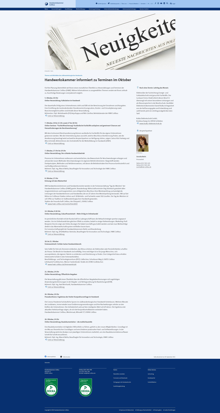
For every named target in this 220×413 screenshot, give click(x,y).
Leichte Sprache (102, 3)
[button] (46, 357)
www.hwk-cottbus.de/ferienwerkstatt (61, 264)
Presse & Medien (133, 3)
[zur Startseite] (54, 4)
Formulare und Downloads (120, 378)
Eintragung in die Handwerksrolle (122, 382)
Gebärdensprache (114, 3)
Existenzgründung (94, 9)
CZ (152, 3)
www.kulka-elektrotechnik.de (150, 123)
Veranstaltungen (56, 9)
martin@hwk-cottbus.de (143, 167)
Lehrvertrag (151, 374)
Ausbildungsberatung (119, 386)
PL (148, 3)
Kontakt (143, 3)
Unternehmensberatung (111, 9)
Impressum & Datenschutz (127, 410)
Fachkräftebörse (152, 382)
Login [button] (173, 3)
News (46, 9)
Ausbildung (68, 9)
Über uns (124, 3)
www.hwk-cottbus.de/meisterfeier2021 (62, 204)
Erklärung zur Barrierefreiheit (143, 410)
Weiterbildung (80, 9)
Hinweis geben (158, 410)
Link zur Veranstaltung (55, 116)
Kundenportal (151, 378)
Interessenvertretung (129, 9)
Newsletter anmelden (119, 374)
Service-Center (144, 9)
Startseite (47, 362)
